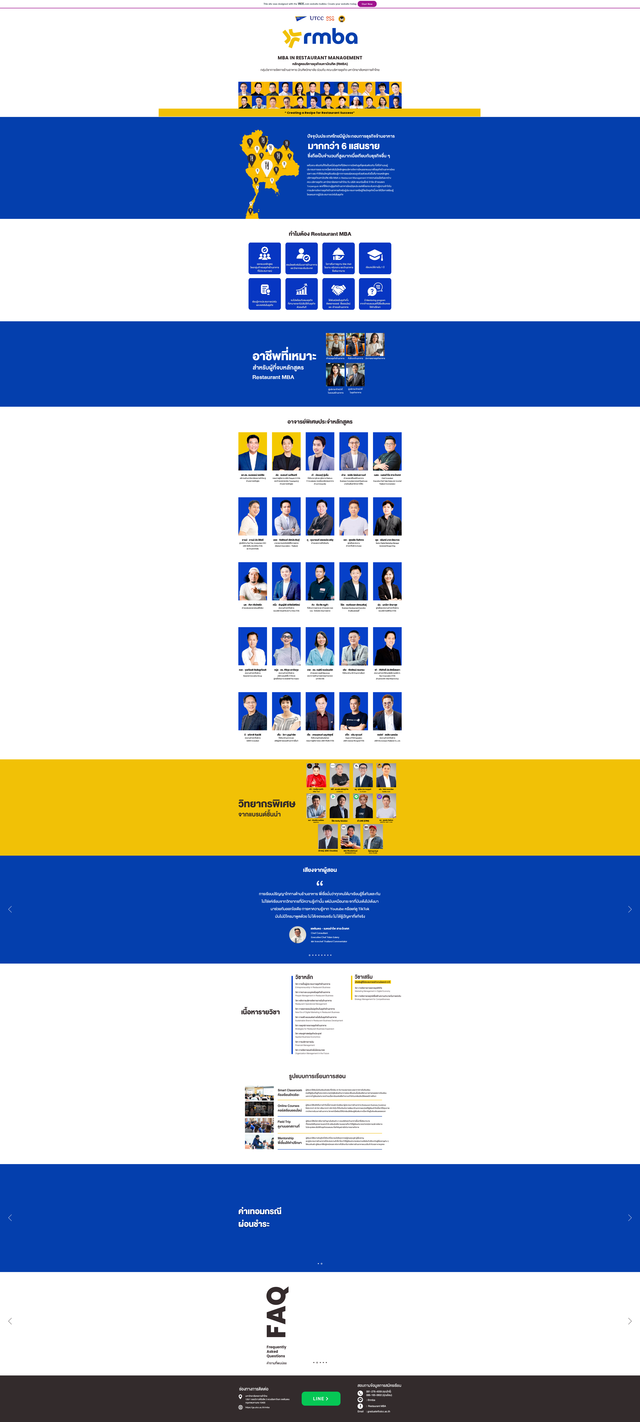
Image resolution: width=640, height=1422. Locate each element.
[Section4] (318, 955)
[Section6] (324, 955)
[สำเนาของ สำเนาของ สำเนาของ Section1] (322, 1362)
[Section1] (309, 955)
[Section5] (321, 955)
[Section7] (327, 955)
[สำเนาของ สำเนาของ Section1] (319, 1362)
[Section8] (330, 955)
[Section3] (315, 955)
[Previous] (10, 909)
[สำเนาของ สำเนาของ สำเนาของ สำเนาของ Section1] (326, 1362)
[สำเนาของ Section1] (316, 1362)
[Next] (630, 909)
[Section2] (312, 955)
